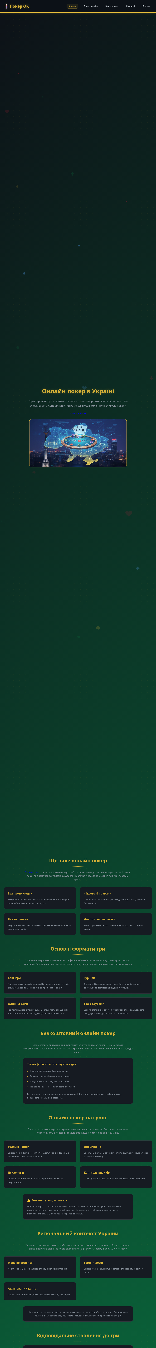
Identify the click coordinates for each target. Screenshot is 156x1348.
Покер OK (19, 6)
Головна (72, 6)
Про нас (146, 6)
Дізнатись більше (78, 413)
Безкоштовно (111, 6)
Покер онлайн (91, 6)
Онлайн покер (32, 872)
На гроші (130, 6)
